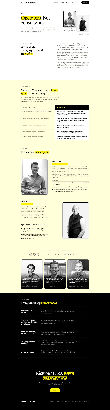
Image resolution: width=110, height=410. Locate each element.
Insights (72, 2)
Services (62, 2)
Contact (78, 2)
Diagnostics (55, 2)
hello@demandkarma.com (81, 401)
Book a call (85, 2)
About (67, 2)
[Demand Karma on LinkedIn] (88, 401)
